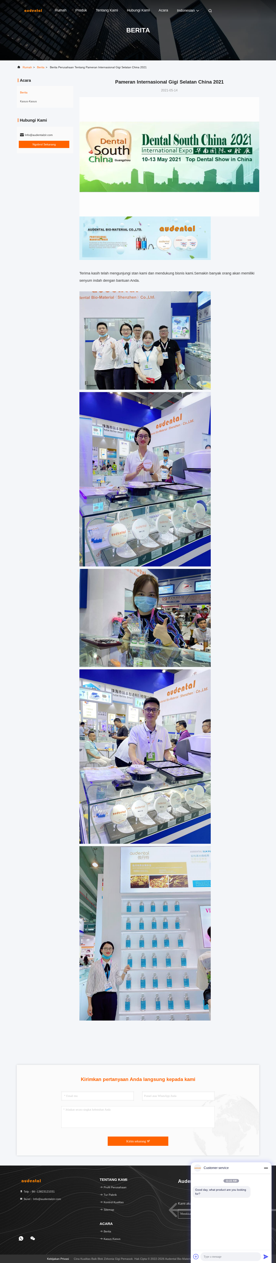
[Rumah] (33, 10)
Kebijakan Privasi (58, 1258)
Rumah (60, 10)
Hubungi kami (138, 10)
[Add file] (196, 1256)
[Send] (266, 1256)
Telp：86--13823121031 (39, 1191)
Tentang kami (107, 10)
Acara (163, 10)
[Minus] (265, 1168)
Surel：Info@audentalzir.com (42, 1199)
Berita (40, 67)
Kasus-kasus (28, 101)
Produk (81, 10)
